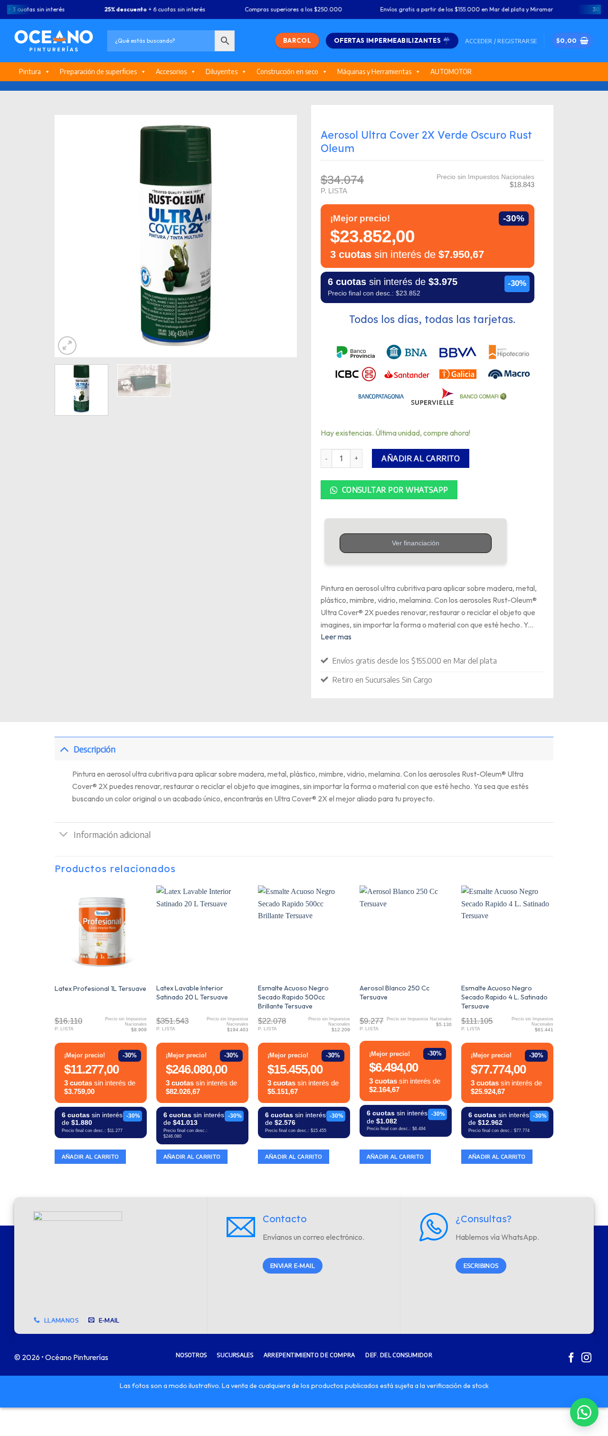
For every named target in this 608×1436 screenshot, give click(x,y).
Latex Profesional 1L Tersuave (100, 988)
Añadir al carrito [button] (90, 1156)
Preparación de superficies (98, 71)
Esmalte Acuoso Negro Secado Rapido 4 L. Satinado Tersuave (504, 997)
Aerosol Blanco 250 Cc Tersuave (394, 992)
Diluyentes (222, 71)
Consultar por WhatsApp (394, 489)
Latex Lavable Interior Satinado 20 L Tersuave (192, 992)
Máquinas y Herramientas (374, 71)
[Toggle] (64, 749)
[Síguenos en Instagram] (586, 1358)
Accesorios (171, 71)
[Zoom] (67, 345)
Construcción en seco (287, 71)
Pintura (30, 71)
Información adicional (112, 834)
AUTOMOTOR (451, 71)
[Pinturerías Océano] (53, 40)
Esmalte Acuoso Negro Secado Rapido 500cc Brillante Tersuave (293, 997)
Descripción (94, 749)
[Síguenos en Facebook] (571, 1358)
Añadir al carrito (420, 458)
